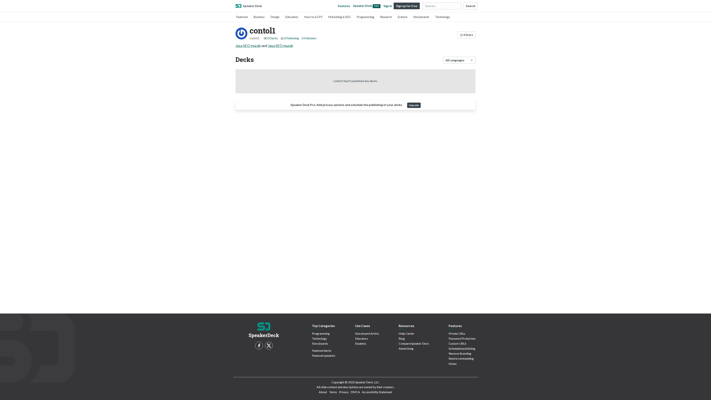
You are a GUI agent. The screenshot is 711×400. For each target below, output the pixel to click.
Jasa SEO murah (248, 46)
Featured (242, 17)
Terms (333, 392)
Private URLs (457, 333)
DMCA (355, 392)
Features (344, 6)
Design (275, 17)
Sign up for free (406, 6)
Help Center (406, 333)
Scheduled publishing (462, 348)
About (323, 392)
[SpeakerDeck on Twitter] (269, 345)
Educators (361, 338)
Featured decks (321, 350)
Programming (365, 17)
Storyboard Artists (367, 333)
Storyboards (421, 17)
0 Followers (309, 38)
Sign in (387, 6)
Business (259, 17)
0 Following (291, 38)
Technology (442, 17)
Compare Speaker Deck (414, 343)
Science (402, 17)
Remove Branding (460, 353)
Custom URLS (457, 343)
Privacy (344, 392)
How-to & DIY (313, 17)
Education (291, 17)
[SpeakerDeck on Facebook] (259, 345)
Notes (453, 363)
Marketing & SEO (339, 17)
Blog (402, 338)
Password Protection (462, 338)
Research (386, 17)
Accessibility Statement (377, 392)
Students (360, 343)
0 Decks (272, 38)
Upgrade (414, 105)
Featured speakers (323, 355)
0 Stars (468, 34)
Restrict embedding (461, 358)
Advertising (406, 348)
